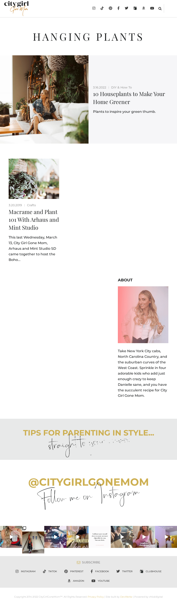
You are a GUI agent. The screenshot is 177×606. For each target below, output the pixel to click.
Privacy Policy (96, 596)
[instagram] (94, 8)
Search (160, 8)
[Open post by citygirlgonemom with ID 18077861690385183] (11, 537)
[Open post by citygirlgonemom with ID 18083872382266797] (99, 537)
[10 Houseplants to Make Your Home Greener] (44, 99)
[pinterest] (110, 8)
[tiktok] (102, 8)
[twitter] (126, 8)
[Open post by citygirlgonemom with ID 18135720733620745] (144, 537)
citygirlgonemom (11, 529)
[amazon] (143, 8)
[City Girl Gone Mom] (16, 8)
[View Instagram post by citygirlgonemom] (19, 545)
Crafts (31, 205)
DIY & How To (121, 87)
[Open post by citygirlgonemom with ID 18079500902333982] (55, 537)
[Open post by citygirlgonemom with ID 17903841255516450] (122, 537)
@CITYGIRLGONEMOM (88, 482)
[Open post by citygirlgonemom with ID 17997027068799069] (77, 537)
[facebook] (118, 8)
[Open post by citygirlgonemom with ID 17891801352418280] (33, 539)
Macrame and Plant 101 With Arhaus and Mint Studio (34, 219)
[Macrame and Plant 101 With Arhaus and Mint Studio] (34, 179)
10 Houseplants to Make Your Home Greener (129, 97)
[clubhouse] (135, 8)
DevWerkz (126, 596)
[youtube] (152, 8)
